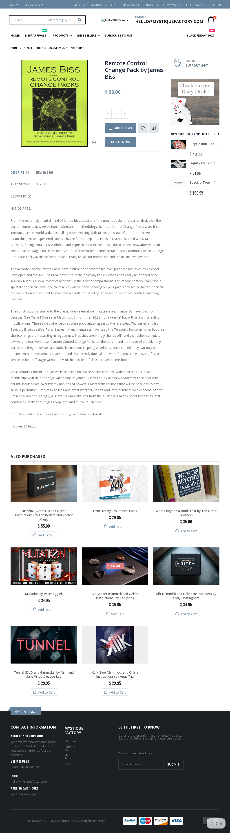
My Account (131, 5)
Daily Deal (153, 5)
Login (217, 5)
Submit (173, 764)
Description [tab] (20, 172)
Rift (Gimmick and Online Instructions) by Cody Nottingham (186, 596)
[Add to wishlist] (143, 128)
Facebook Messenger (25, 767)
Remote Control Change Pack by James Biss (134, 69)
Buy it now (120, 142)
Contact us (69, 748)
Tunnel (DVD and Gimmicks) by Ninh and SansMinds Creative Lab (44, 674)
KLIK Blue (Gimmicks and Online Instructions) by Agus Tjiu (115, 674)
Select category (56, 20)
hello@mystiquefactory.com (30, 781)
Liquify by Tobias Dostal (209, 163)
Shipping (70, 741)
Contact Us (198, 5)
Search (80, 20)
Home (14, 48)
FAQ (67, 764)
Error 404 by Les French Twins (115, 511)
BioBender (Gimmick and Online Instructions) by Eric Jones (115, 596)
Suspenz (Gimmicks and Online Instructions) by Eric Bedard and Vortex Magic (44, 515)
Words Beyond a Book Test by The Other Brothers (186, 513)
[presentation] (214, 134)
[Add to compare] (154, 128)
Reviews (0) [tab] (44, 172)
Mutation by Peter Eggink (44, 594)
